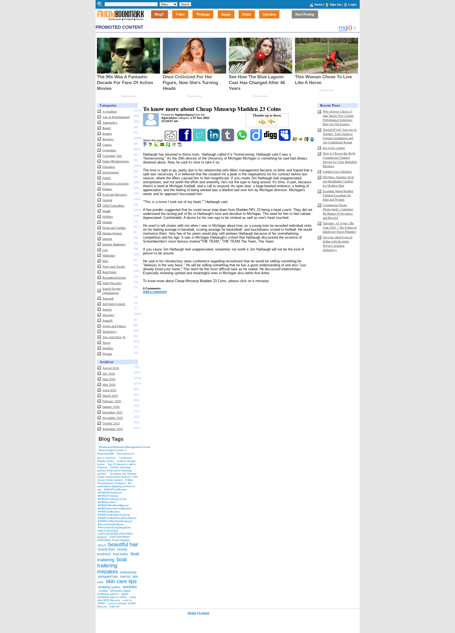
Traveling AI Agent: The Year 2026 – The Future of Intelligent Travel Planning (340, 227)
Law (105, 250)
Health (106, 211)
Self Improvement (113, 304)
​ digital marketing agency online (112, 595)
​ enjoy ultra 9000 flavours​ (116, 599)
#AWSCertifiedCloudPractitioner (117, 517)
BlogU (159, 14)
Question (269, 14)
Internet (107, 238)
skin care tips (121, 581)
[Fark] (145, 145)
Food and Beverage (114, 194)
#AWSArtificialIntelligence (113, 505)
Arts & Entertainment (116, 117)
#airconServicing (108, 530)
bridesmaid (128, 572)
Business (108, 139)
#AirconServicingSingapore (114, 527)
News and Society (114, 266)
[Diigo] (256, 140)
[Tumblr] (228, 140)
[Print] (174, 145)
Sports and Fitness (114, 326)
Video (180, 14)
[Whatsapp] (242, 140)
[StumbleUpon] (312, 140)
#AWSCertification (109, 511)
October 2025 (111, 423)
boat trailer (120, 554)
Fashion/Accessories (115, 183)
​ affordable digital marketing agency (113, 592)
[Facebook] (185, 140)
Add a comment (155, 292)
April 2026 (109, 390)
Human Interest (112, 233)
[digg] (271, 140)
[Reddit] (171, 140)
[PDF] (179, 145)
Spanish (107, 320)
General (107, 200)
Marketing (109, 255)
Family (106, 178)
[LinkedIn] (214, 140)
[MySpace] (285, 140)
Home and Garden (114, 227)
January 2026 (111, 406)
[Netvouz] (168, 145)
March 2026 (110, 395)
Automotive (109, 122)
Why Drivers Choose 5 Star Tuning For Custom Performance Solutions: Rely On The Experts (338, 117)
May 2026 (109, 384)
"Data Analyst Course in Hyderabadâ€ (112, 452)
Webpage (203, 14)
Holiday (107, 222)
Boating (107, 133)
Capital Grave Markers (337, 171)
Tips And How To (114, 337)
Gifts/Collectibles (113, 205)
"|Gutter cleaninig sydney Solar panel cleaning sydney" (114, 470)
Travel (106, 342)
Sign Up (335, 4)
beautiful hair (123, 544)
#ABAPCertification (115, 489)
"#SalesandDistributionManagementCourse (124, 447)
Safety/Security (112, 283)
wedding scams (109, 587)
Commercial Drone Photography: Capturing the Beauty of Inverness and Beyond (338, 211)
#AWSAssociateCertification (115, 508)
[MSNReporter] (300, 140)
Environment (110, 172)
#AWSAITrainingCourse (112, 498)
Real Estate (109, 272)
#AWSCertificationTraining (114, 514)
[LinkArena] (156, 145)
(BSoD (102, 545)
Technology (109, 331)
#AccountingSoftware (111, 524)
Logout (204, 613)
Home (318, 4)
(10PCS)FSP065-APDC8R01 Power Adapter (113, 538)
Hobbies (107, 216)
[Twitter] (199, 140)
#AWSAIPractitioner (110, 492)
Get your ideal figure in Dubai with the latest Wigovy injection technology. (338, 243)
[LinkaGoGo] (162, 145)
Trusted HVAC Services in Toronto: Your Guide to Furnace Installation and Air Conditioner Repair (340, 135)
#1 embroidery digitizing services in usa (116, 486)
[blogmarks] (151, 145)
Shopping (108, 315)
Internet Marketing (114, 244)
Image (226, 14)
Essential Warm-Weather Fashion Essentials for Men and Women (338, 195)
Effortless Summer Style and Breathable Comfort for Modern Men (338, 181)
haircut (125, 576)
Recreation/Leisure (114, 277)
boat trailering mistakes (112, 565)
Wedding (108, 348)
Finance (107, 189)
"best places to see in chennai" (115, 455)
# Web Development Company (115, 482)
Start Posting (304, 14)
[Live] (295, 140)
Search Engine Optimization (111, 290)
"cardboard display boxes (114, 459)
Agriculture (109, 111)
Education (108, 167)
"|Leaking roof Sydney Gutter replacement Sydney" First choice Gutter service (117, 476)
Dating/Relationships (115, 161)
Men (105, 261)
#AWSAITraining (108, 495)
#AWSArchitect (107, 502)
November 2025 (112, 417)
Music (246, 14)
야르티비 (114, 606)
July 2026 (108, 373)
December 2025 (112, 412)
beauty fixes (106, 549)
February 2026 (111, 401)
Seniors (107, 309)
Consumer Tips (112, 155)
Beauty (106, 128)
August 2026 (110, 368)
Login (352, 4)
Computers (109, 150)
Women (107, 353)
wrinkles (130, 586)
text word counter (334, 148)
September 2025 (112, 429)
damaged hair (108, 576)
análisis (103, 590)
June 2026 (109, 379)
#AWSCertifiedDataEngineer (115, 521)
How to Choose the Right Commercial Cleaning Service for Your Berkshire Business (340, 159)
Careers (107, 144)
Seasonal (108, 298)
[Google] (306, 140)
